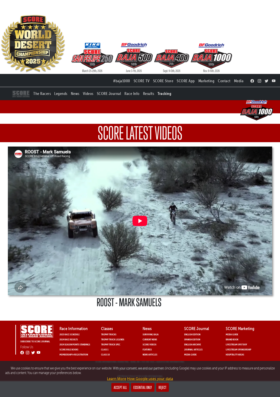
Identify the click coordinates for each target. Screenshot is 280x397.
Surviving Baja (151, 334)
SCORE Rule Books (69, 349)
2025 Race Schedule (70, 334)
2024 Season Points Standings (75, 344)
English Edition (192, 334)
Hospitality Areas (235, 354)
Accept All (120, 387)
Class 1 (104, 349)
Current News (150, 339)
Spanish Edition (192, 339)
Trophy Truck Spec (110, 344)
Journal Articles (193, 349)
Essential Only (142, 387)
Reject (162, 387)
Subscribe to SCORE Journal (35, 341)
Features (147, 349)
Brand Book (232, 339)
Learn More (116, 378)
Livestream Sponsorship (238, 349)
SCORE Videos (149, 344)
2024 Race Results (69, 339)
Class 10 (105, 354)
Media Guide (190, 354)
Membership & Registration (74, 354)
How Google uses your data (150, 378)
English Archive (192, 344)
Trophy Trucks (108, 334)
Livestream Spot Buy (236, 344)
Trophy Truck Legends (112, 339)
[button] (42, 92)
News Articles (150, 354)
